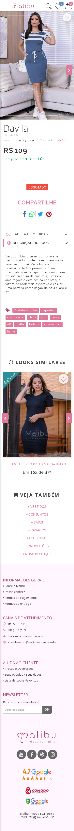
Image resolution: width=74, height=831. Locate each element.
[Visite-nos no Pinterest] (42, 754)
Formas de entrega (17, 603)
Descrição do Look (30, 243)
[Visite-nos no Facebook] (32, 754)
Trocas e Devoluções (19, 668)
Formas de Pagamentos (20, 598)
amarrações (52, 324)
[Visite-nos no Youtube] (21, 754)
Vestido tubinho (25, 310)
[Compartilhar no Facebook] (24, 214)
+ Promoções (37, 546)
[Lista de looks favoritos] (58, 5)
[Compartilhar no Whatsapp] (32, 214)
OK (47, 709)
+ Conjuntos (37, 514)
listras (11, 331)
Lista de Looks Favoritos (21, 680)
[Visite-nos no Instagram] (52, 754)
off (9, 324)
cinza (55, 317)
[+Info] (61, 140)
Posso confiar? (14, 592)
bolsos (34, 324)
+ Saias (37, 522)
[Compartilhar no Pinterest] (48, 214)
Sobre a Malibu (14, 586)
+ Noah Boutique (37, 554)
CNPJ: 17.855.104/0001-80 (37, 817)
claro (32, 317)
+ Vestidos (37, 506)
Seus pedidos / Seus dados (23, 674)
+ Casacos (37, 530)
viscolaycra (15, 317)
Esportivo (49, 310)
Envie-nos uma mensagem (26, 636)
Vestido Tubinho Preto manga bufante (37, 464)
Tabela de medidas (29, 234)
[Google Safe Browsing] (37, 801)
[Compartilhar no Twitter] (40, 214)
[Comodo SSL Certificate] (37, 790)
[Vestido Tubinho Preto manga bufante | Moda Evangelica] (37, 414)
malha (20, 324)
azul (44, 317)
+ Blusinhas (37, 538)
